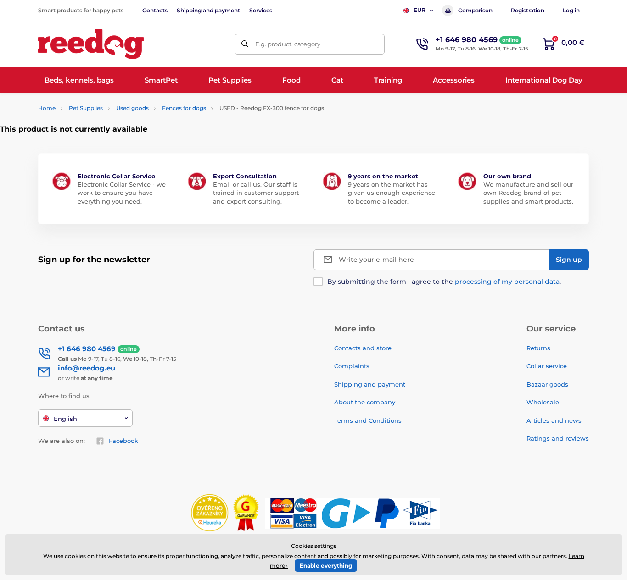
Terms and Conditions (368, 420)
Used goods (132, 108)
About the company (364, 402)
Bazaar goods (547, 384)
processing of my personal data (507, 281)
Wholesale (542, 402)
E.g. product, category (287, 44)
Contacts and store (363, 348)
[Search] (245, 44)
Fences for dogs (184, 108)
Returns (538, 348)
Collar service (546, 366)
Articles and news (554, 420)
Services (260, 10)
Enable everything (326, 565)
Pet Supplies (86, 108)
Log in (571, 10)
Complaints (351, 366)
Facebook (123, 440)
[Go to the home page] (91, 44)
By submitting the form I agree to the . (444, 281)
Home (47, 108)
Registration (527, 10)
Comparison (475, 10)
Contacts (155, 10)
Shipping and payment (208, 10)
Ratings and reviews (557, 438)
